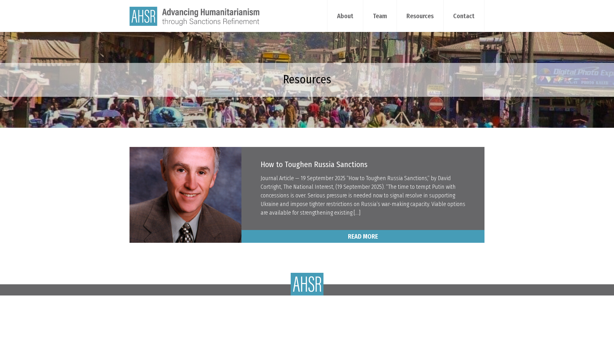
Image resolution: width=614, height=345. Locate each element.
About (345, 16)
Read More (363, 236)
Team (380, 16)
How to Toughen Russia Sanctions (314, 164)
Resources (420, 16)
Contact (464, 16)
